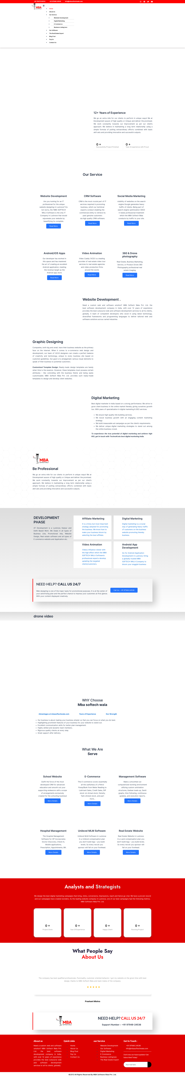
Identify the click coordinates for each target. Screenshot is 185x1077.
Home (51, 8)
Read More (53, 226)
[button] (97, 5)
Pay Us (51, 39)
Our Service (53, 15)
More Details (52, 801)
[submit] (149, 1064)
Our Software (53, 30)
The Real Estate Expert (56, 33)
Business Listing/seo (60, 27)
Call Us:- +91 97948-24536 (124, 590)
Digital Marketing (59, 21)
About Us (52, 12)
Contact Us (52, 42)
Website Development (61, 18)
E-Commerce (58, 24)
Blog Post (52, 36)
